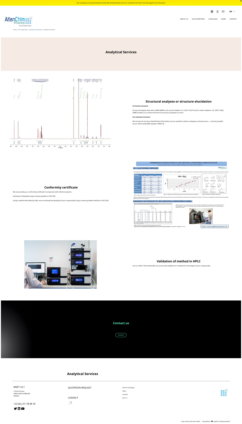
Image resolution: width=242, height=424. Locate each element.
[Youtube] (23, 408)
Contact (125, 394)
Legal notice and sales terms (190, 421)
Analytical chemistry (35, 30)
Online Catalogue (128, 387)
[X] (15, 408)
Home (15, 30)
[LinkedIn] (19, 408)
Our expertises (23, 30)
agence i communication (220, 421)
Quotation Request (79, 387)
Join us (124, 398)
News (124, 391)
